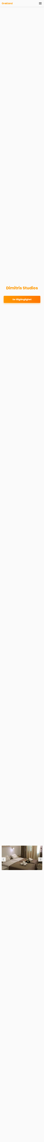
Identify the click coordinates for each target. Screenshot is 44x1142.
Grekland (7, 3)
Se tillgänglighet (22, 299)
